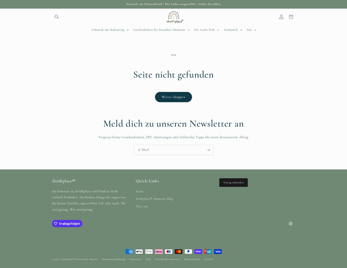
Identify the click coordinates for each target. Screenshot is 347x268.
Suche (140, 191)
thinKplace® (68, 259)
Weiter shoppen (173, 97)
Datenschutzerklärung (113, 259)
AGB (148, 259)
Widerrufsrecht (192, 259)
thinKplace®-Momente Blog (154, 198)
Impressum (135, 259)
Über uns (142, 206)
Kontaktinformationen (167, 259)
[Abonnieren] (208, 150)
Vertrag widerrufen (234, 182)
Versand (209, 259)
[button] (57, 17)
